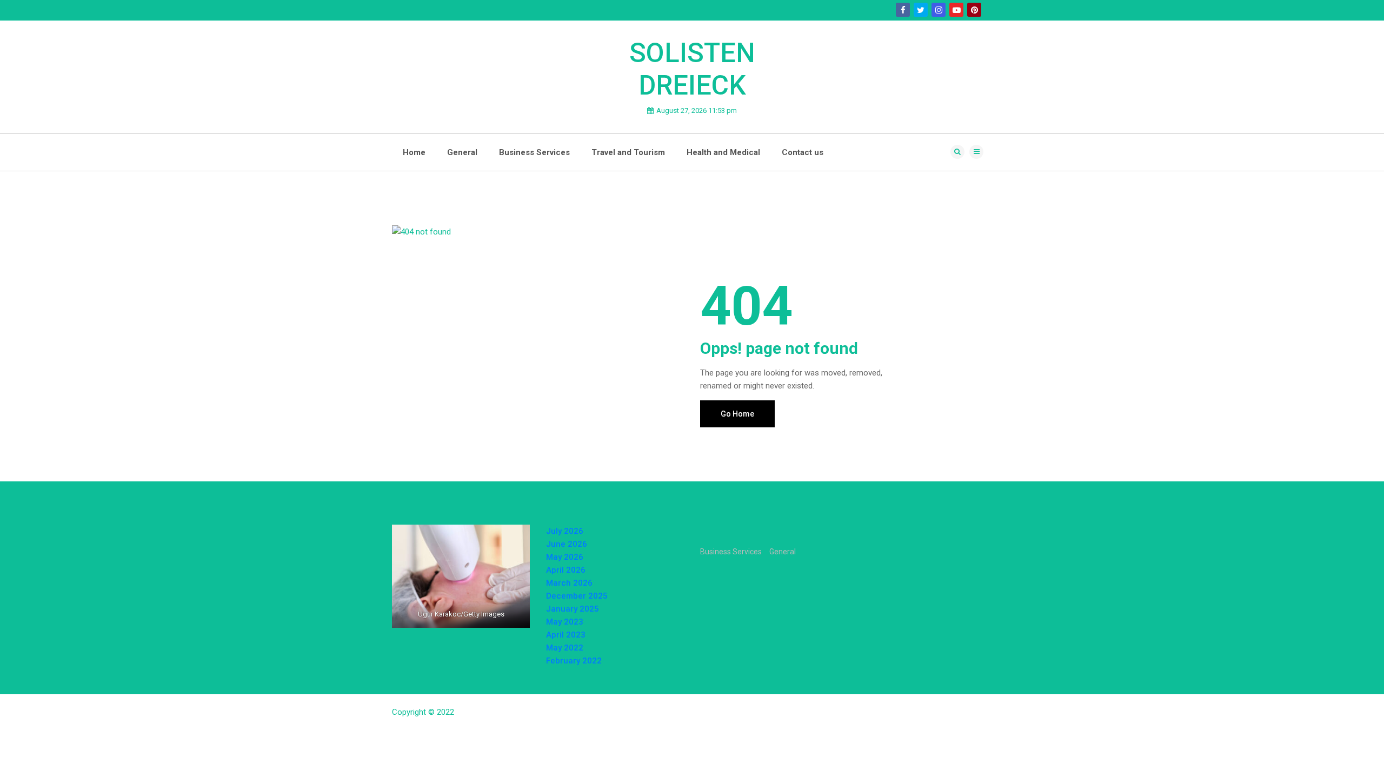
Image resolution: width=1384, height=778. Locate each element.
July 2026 (564, 531)
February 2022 (574, 661)
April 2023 (565, 635)
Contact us (802, 152)
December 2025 (577, 596)
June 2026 (566, 544)
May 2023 (564, 622)
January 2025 (572, 609)
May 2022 (564, 648)
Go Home (737, 414)
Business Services (534, 152)
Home (414, 152)
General (462, 152)
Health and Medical (723, 152)
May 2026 (564, 557)
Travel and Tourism (628, 152)
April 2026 (565, 570)
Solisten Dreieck (692, 69)
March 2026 (569, 583)
